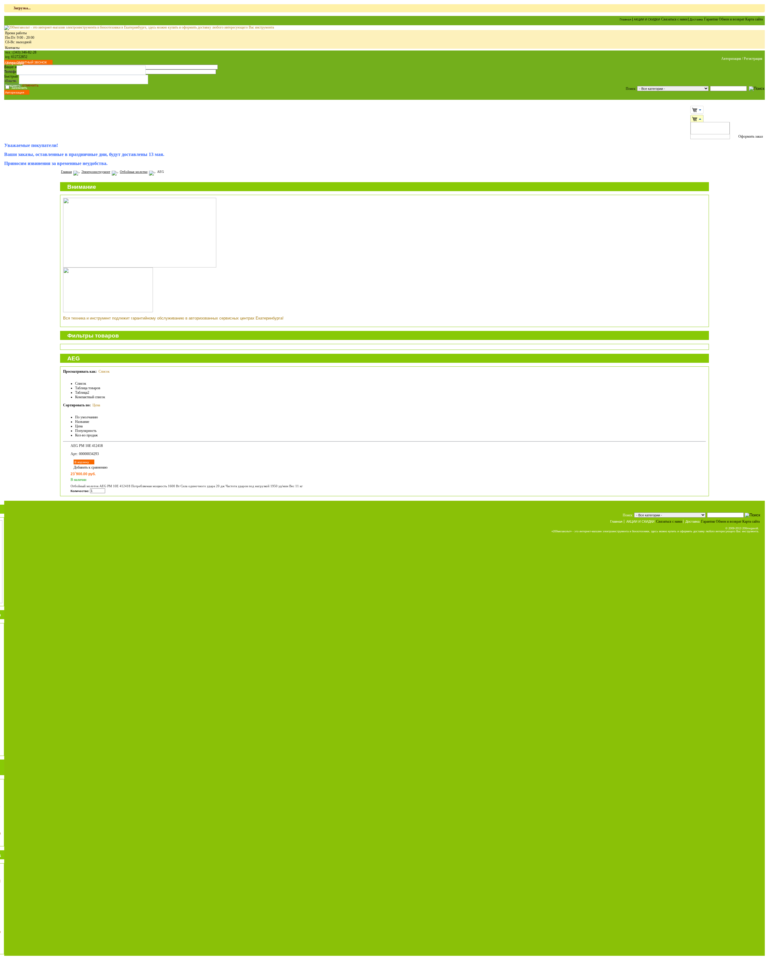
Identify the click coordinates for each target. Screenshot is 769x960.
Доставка (696, 19)
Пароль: (11, 80)
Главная (625, 19)
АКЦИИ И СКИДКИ (647, 19)
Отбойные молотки (133, 171)
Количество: (80, 491)
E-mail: (10, 71)
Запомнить (19, 88)
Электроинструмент (95, 171)
